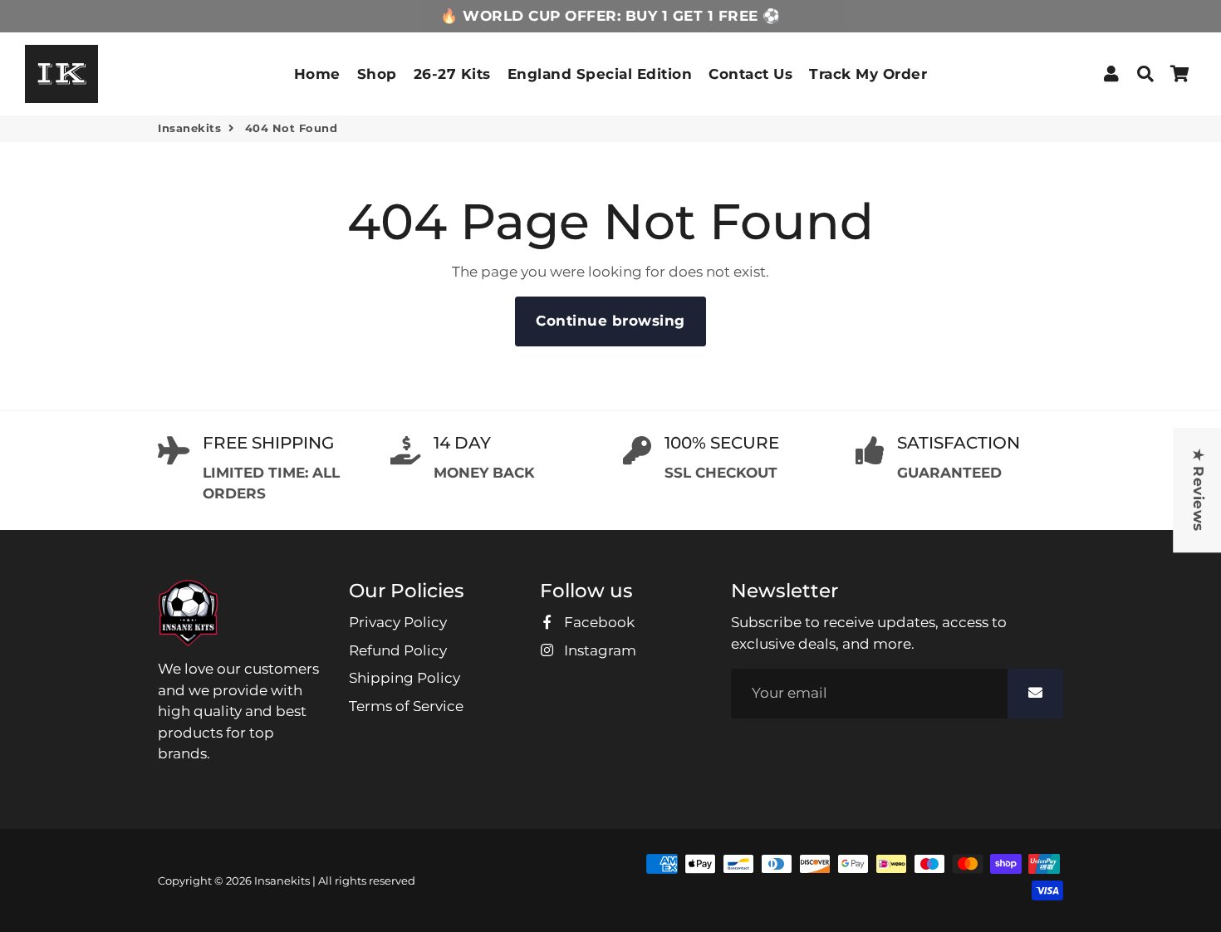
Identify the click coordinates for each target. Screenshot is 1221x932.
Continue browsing (610, 320)
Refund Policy (398, 650)
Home (317, 74)
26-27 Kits (452, 74)
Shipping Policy (404, 678)
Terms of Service (406, 706)
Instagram (598, 650)
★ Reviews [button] (1197, 490)
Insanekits (189, 128)
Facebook (598, 622)
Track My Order (868, 74)
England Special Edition (600, 74)
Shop (377, 74)
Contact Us (750, 74)
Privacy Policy (398, 622)
